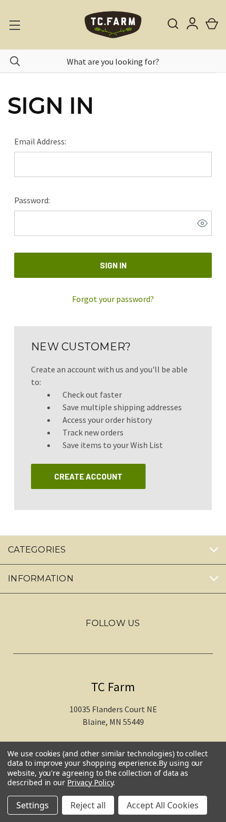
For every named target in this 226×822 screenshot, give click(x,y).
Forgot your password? (113, 299)
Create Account (88, 476)
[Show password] (202, 223)
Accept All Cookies (163, 805)
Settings (32, 805)
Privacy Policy (90, 782)
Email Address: (40, 141)
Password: (32, 200)
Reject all (88, 805)
